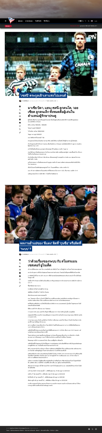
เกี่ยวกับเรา (52, 430)
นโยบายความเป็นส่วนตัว (30, 430)
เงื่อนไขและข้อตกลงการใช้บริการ (17, 430)
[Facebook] (89, 429)
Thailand (93, 22)
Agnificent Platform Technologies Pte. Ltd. (19, 428)
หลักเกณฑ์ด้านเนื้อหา (45, 430)
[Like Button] (55, 100)
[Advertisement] (33, 5)
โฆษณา (8, 430)
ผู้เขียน (57, 430)
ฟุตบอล (21, 89)
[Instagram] (96, 429)
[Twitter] (92, 429)
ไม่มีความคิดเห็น (50, 100)
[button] (5, 21)
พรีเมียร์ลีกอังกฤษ (24, 237)
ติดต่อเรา (38, 430)
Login (95, 21)
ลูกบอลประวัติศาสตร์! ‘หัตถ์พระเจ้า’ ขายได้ (77, 25)
